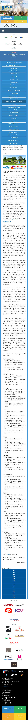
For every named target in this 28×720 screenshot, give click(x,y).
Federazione (7, 18)
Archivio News (6, 695)
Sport (20, 18)
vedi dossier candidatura (10, 220)
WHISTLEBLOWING (13, 140)
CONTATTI (5, 686)
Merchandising (13, 126)
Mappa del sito (6, 692)
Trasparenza (13, 82)
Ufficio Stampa (13, 98)
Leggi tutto (14, 56)
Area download (6, 704)
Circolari (13, 76)
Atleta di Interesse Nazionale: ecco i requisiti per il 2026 (14, 54)
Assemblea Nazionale (13, 107)
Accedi (18, 3)
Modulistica (13, 79)
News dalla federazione (13, 101)
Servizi (7, 21)
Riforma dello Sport (13, 135)
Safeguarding (13, 143)
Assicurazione (13, 87)
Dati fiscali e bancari (13, 124)
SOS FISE (13, 104)
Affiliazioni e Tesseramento (13, 62)
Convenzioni (13, 93)
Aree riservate (6, 702)
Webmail (4, 693)
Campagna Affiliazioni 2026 (13, 65)
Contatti (13, 121)
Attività (20, 21)
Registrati (24, 3)
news (8, 554)
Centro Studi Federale (13, 90)
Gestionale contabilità (8, 697)
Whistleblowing (6, 690)
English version (13, 132)
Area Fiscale (13, 85)
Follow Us (13, 118)
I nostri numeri (13, 115)
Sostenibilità (13, 137)
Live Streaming (13, 112)
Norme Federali (13, 73)
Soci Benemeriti (13, 129)
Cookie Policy (6, 700)
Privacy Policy (6, 699)
